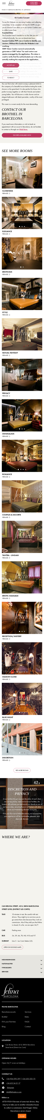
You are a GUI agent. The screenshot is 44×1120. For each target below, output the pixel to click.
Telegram (10, 1087)
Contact (28, 1026)
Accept (22, 1116)
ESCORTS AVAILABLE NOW (22, 135)
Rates (27, 1016)
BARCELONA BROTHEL (14, 10)
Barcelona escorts (9, 1012)
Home (4, 10)
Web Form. (23, 129)
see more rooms (22, 770)
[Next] (40, 213)
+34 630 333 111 (29, 1078)
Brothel (4, 1016)
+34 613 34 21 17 (13, 1083)
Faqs (27, 1021)
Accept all (11, 65)
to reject (10, 78)
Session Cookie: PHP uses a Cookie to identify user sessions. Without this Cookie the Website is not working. (21, 43)
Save (11, 71)
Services (28, 1012)
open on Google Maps (12, 947)
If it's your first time (9, 1021)
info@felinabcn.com (13, 1092)
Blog (3, 1026)
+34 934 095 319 (13, 1078)
